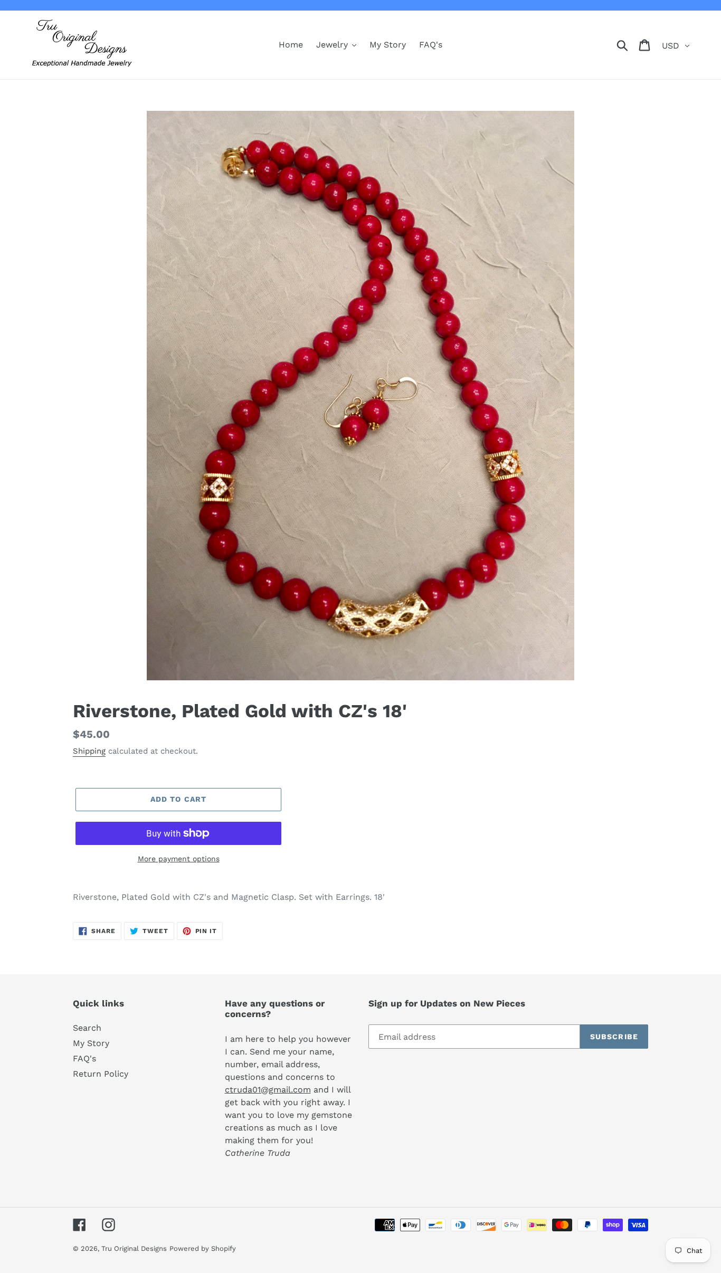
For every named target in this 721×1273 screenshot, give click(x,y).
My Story (91, 1043)
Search (87, 1028)
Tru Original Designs (134, 1248)
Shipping (89, 751)
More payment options (179, 858)
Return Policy (100, 1074)
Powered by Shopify (202, 1248)
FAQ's (84, 1058)
